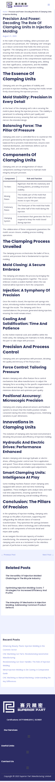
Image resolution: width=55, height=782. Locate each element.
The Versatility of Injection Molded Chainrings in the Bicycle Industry (23, 577)
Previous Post (8, 554)
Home (5, 12)
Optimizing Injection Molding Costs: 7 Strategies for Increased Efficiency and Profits (26, 590)
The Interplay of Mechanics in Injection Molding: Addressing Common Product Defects (26, 605)
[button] (29, 736)
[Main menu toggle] (48, 4)
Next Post (48, 554)
